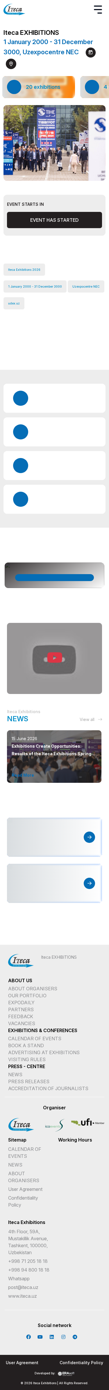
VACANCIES (21, 1023)
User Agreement (25, 1189)
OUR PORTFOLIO (27, 995)
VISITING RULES (27, 1059)
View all (88, 719)
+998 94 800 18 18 (28, 1270)
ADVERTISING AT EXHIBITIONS (44, 1052)
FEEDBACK (20, 1016)
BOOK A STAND (26, 1045)
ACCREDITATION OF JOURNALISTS (48, 1088)
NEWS (15, 1074)
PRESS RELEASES (28, 1081)
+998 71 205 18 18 (28, 1261)
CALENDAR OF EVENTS (34, 1038)
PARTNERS (21, 1009)
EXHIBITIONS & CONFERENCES (42, 1030)
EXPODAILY (21, 1002)
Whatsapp (19, 1278)
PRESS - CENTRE (26, 1066)
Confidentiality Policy (81, 1362)
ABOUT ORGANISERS (32, 988)
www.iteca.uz (22, 1296)
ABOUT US (20, 980)
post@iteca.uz (23, 1287)
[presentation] (49, 173)
